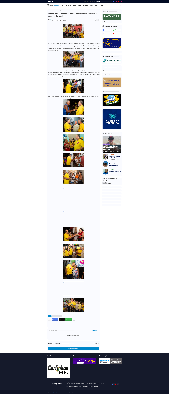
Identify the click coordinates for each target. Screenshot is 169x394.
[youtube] (119, 2)
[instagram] (116, 2)
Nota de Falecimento (115, 171)
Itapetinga (68, 5)
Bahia (91, 5)
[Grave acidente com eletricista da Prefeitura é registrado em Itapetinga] (105, 164)
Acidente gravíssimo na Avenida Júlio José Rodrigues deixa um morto (115, 157)
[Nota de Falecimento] (105, 172)
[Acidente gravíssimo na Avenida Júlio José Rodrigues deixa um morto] (105, 157)
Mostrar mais (94, 330)
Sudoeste (85, 5)
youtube (117, 33)
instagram (108, 33)
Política (74, 5)
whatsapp (117, 29)
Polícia (79, 5)
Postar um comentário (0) (73, 348)
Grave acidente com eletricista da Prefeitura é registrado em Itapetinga (114, 164)
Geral (96, 5)
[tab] (62, 5)
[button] (121, 5)
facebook (108, 29)
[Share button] (74, 319)
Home (62, 5)
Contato (101, 5)
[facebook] (114, 2)
